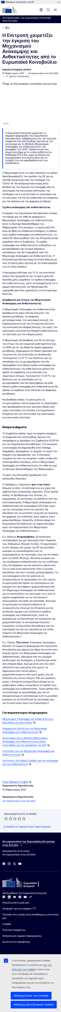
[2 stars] (8, 819)
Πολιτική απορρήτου (13, 929)
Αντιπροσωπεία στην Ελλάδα (19, 800)
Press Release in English (15, 781)
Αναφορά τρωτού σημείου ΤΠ (19, 908)
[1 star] (6, 819)
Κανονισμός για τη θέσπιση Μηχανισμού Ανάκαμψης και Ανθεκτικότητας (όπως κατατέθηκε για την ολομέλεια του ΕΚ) (25, 742)
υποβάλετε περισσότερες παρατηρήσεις (28, 826)
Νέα (7, 27)
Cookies (6, 923)
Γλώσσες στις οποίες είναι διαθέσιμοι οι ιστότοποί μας (30, 916)
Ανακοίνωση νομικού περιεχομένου (22, 935)
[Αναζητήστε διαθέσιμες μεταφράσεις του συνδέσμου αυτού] (34, 722)
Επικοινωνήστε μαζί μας (15, 902)
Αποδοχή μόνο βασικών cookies (34, 1004)
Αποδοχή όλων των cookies (31, 995)
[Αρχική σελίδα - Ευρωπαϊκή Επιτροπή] (9, 9)
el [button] (41, 10)
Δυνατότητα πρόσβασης (16, 941)
